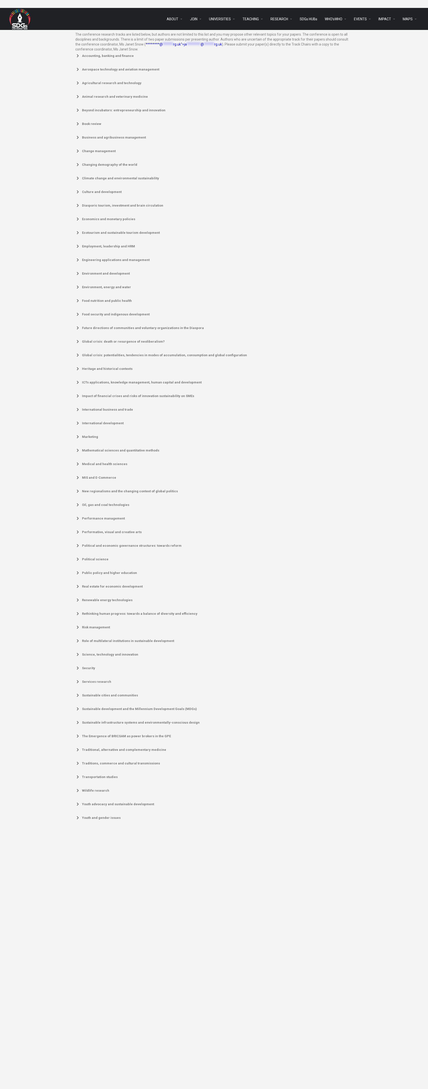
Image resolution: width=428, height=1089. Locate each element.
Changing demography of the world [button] (109, 164)
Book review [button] (91, 124)
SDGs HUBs (308, 19)
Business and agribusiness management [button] (114, 137)
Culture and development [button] (102, 192)
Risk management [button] (96, 627)
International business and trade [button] (107, 409)
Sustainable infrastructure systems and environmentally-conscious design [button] (141, 722)
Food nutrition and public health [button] (107, 301)
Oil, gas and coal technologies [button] (105, 505)
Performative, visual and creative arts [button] (112, 532)
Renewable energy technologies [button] (107, 600)
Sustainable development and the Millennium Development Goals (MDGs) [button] (139, 709)
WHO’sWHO (333, 19)
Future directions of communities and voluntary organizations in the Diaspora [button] (143, 328)
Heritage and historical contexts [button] (107, 369)
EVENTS (360, 19)
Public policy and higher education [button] (109, 573)
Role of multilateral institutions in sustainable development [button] (128, 641)
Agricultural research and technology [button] (111, 83)
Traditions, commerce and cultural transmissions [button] (121, 763)
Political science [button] (95, 559)
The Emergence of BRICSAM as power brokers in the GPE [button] (126, 736)
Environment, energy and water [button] (106, 287)
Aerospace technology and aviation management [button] (120, 69)
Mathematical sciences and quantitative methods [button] (120, 450)
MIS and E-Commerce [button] (99, 477)
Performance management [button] (103, 518)
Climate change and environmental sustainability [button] (120, 178)
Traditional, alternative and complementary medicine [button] (124, 750)
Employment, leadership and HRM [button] (108, 246)
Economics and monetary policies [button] (108, 219)
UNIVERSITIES (220, 19)
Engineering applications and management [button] (116, 260)
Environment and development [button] (106, 273)
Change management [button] (99, 151)
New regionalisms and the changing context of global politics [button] (130, 491)
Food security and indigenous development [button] (116, 314)
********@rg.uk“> (184, 44)
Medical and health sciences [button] (104, 464)
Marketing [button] (90, 437)
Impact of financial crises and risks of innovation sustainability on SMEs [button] (138, 396)
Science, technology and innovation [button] (110, 654)
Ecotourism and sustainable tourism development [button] (121, 233)
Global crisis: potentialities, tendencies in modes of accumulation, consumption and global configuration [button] (164, 355)
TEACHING (250, 19)
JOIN (193, 19)
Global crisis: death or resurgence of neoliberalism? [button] (123, 341)
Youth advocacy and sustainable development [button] (118, 804)
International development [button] (103, 423)
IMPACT (384, 19)
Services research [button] (96, 682)
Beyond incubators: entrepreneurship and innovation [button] (123, 110)
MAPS (408, 19)
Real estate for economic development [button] (112, 586)
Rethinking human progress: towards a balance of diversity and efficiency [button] (139, 614)
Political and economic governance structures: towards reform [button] (132, 545)
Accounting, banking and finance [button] (108, 56)
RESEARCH (279, 19)
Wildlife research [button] (95, 790)
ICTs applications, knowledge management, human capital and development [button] (142, 382)
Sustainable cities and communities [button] (110, 695)
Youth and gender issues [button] (101, 818)
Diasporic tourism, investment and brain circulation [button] (122, 205)
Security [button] (88, 668)
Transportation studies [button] (100, 777)
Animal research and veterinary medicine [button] (115, 96)
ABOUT (172, 19)
